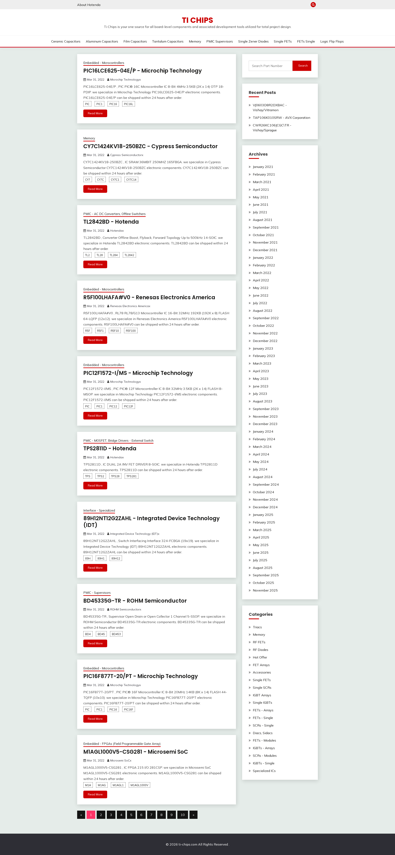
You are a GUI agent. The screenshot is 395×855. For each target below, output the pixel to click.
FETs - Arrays (263, 710)
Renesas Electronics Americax (130, 306)
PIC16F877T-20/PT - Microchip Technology (140, 676)
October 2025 (263, 583)
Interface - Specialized (99, 510)
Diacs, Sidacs (263, 733)
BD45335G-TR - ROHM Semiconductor (135, 600)
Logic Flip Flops (332, 41)
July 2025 (260, 560)
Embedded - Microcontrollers (103, 63)
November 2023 (265, 416)
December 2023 (265, 424)
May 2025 (260, 545)
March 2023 (262, 363)
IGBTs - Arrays (264, 748)
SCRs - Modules (265, 755)
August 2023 (262, 401)
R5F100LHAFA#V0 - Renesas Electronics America (149, 297)
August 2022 (262, 310)
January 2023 (263, 348)
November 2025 (265, 590)
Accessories (262, 672)
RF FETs (259, 642)
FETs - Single (263, 718)
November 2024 (265, 499)
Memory (195, 41)
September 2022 (266, 318)
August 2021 (262, 220)
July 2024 (260, 469)
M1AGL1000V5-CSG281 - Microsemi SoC (135, 752)
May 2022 (260, 288)
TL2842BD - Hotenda (111, 221)
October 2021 (263, 235)
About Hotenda (88, 5)
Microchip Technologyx (125, 79)
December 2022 (265, 341)
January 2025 (263, 515)
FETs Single (306, 41)
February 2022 (264, 265)
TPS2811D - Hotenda (109, 448)
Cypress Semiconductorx (126, 155)
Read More (95, 113)
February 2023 (264, 356)
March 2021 (262, 182)
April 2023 (261, 371)
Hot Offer (260, 657)
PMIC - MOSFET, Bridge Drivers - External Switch (118, 441)
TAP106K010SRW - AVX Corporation (281, 118)
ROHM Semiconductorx (125, 609)
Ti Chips (197, 20)
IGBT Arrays (262, 695)
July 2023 (260, 394)
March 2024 (262, 447)
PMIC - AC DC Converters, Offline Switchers (114, 214)
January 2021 (263, 167)
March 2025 (262, 530)
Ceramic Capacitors (65, 41)
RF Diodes (260, 650)
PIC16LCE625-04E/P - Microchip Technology (142, 70)
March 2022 (262, 273)
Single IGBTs (262, 702)
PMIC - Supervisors (97, 593)
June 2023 (260, 386)
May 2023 (260, 379)
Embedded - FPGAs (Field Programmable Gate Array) (122, 744)
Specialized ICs (264, 771)
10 (183, 815)
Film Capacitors (135, 41)
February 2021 (264, 174)
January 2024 (263, 431)
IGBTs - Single (263, 763)
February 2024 (264, 439)
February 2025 (264, 522)
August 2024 (262, 477)
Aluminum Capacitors (102, 41)
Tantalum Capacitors (168, 41)
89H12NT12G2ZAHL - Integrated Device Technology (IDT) (151, 522)
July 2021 (260, 212)
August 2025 (262, 568)
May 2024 (260, 462)
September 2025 (266, 575)
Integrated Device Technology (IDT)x (134, 534)
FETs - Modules (264, 740)
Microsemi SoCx (120, 760)
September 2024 (266, 484)
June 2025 (260, 552)
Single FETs (283, 41)
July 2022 (260, 303)
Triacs (257, 627)
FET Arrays (261, 665)
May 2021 (260, 197)
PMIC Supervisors (219, 41)
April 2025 (261, 537)
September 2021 (266, 227)
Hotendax (117, 230)
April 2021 (261, 189)
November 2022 (265, 333)
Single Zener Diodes (253, 41)
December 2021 (265, 250)
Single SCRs (262, 687)
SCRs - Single (263, 725)
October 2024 (263, 492)
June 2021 (260, 204)
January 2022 (263, 257)
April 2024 (261, 454)
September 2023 (266, 409)
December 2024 (265, 507)
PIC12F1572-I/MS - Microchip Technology (138, 373)
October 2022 (263, 326)
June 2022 (260, 295)
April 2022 (261, 280)
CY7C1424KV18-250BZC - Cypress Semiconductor (150, 146)
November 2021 (265, 242)
